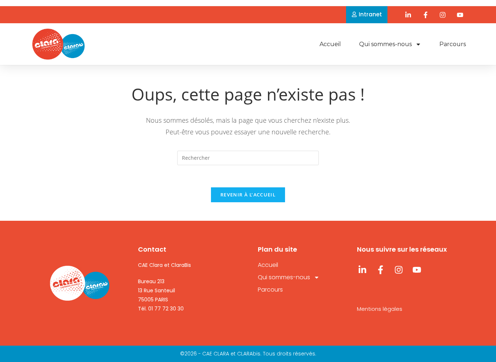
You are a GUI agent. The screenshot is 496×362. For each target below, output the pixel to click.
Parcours (452, 44)
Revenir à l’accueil (248, 194)
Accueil (330, 44)
